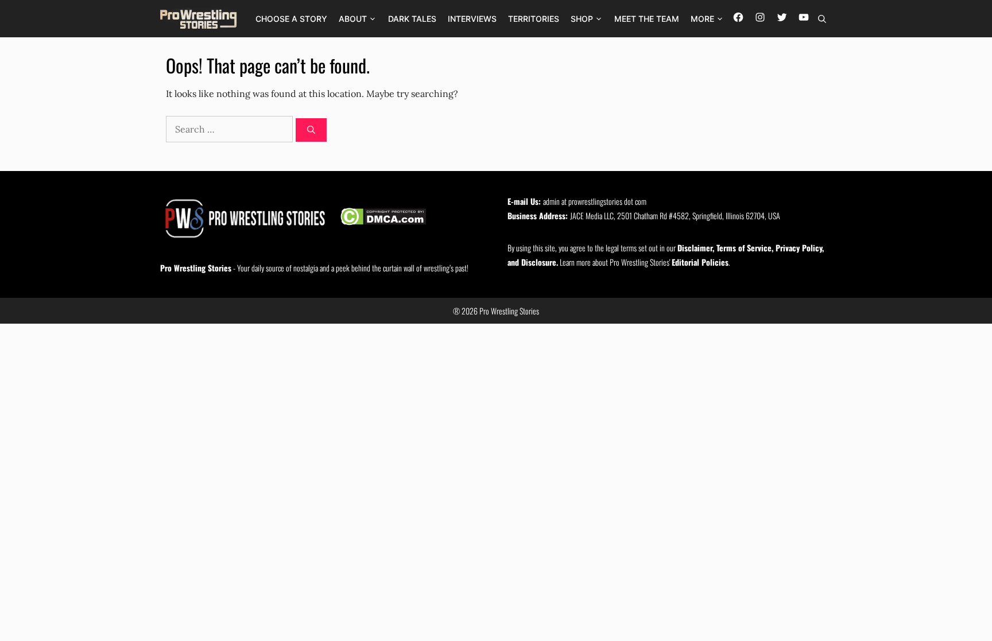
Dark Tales (412, 19)
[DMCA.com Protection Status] (383, 218)
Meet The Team (646, 19)
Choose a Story (291, 19)
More (702, 19)
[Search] (311, 130)
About (353, 19)
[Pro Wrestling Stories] (199, 18)
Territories (533, 19)
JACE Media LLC (592, 215)
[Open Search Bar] (822, 18)
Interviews (472, 19)
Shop (582, 19)
